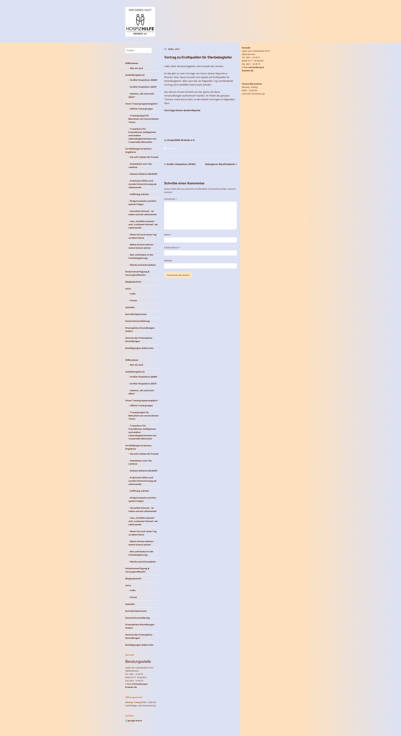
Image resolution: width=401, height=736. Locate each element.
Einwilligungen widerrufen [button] (139, 348)
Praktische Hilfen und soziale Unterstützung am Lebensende (142, 184)
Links (132, 293)
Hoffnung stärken (139, 194)
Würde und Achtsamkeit (143, 264)
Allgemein (172, 148)
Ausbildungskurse (135, 74)
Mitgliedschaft (133, 281)
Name (167, 234)
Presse (133, 300)
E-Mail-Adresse (172, 247)
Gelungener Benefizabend (219, 164)
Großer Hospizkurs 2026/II (143, 79)
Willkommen (131, 63)
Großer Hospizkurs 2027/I (143, 86)
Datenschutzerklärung (137, 321)
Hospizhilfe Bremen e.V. (181, 140)
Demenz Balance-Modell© (143, 173)
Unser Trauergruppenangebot (141, 103)
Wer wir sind (136, 68)
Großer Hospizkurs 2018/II (181, 164)
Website (168, 260)
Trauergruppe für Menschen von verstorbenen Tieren (143, 119)
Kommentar (170, 198)
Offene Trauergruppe (141, 108)
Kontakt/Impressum (135, 314)
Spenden (130, 307)
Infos (128, 288)
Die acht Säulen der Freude (144, 157)
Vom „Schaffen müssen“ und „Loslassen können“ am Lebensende (143, 224)
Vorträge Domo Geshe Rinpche (182, 110)
